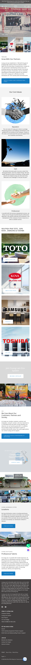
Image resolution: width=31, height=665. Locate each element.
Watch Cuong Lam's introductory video (14, 81)
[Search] (6, 6)
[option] (15, 372)
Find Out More (8, 526)
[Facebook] (2, 606)
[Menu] (2, 6)
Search (3, 629)
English (3, 656)
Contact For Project (6, 642)
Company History (6, 613)
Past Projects (5, 617)
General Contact (6, 644)
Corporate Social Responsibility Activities (14, 436)
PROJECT (3, 652)
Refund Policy (15, 652)
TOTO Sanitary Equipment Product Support (12, 631)
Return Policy (9, 652)
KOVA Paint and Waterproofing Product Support (14, 633)
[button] (28, 550)
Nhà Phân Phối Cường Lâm (10, 659)
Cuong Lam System (6, 615)
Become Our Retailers (7, 640)
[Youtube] (5, 606)
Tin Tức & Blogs (5, 619)
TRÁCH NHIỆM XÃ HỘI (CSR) (8, 621)
